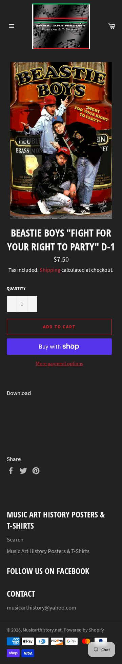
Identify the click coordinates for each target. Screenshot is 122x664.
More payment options (59, 363)
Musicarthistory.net (42, 630)
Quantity (16, 288)
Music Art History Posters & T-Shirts (48, 551)
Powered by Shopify (84, 630)
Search (15, 539)
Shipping (50, 269)
